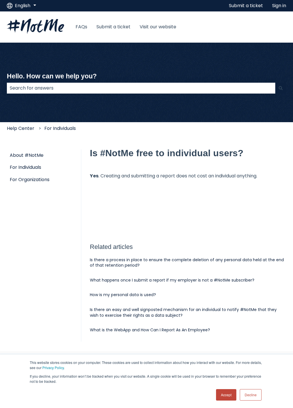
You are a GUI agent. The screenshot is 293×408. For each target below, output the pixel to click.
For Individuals (60, 128)
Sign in (279, 6)
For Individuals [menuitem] (25, 167)
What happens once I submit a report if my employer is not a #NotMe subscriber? (172, 280)
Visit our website (158, 27)
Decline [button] (251, 394)
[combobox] (141, 88)
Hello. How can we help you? (52, 76)
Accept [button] (226, 394)
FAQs (81, 27)
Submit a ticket (246, 6)
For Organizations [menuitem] (30, 179)
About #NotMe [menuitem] (26, 155)
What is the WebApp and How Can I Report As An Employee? (150, 330)
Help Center (20, 128)
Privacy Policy (53, 367)
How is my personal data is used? (123, 295)
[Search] (280, 88)
